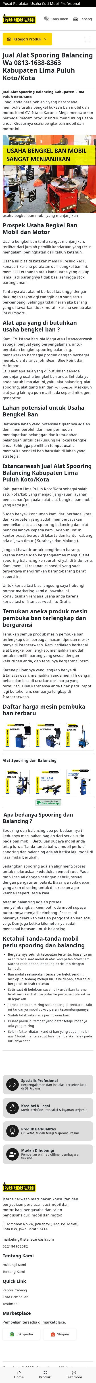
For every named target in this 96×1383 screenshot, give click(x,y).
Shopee (63, 1334)
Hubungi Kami (14, 1264)
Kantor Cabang (15, 1290)
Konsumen (59, 19)
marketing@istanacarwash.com (28, 1239)
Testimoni (11, 1303)
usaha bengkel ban (49, 123)
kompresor (63, 387)
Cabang (85, 19)
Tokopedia (24, 1334)
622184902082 (15, 1246)
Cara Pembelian (15, 1296)
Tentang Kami (14, 1271)
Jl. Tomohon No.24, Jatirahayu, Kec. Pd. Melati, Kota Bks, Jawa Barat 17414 (40, 1226)
